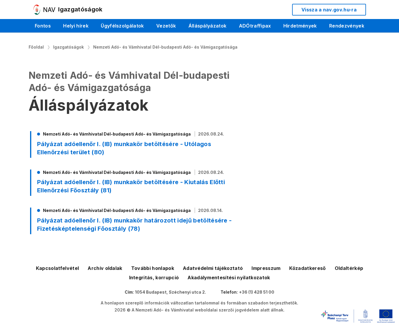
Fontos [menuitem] (43, 26)
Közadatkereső (307, 268)
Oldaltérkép (349, 268)
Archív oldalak (105, 268)
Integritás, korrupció (154, 277)
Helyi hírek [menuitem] (76, 26)
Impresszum (265, 268)
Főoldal (36, 46)
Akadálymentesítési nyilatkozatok (229, 277)
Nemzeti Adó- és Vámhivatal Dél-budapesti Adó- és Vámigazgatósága (165, 46)
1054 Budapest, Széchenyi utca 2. (170, 292)
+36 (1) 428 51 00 (256, 292)
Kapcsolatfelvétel (57, 268)
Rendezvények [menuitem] (346, 26)
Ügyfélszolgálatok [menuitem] (122, 26)
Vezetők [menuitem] (166, 26)
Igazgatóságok (68, 46)
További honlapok (152, 268)
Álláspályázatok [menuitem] (207, 26)
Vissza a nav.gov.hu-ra (329, 10)
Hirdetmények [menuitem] (300, 26)
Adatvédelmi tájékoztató (213, 268)
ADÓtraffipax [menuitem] (255, 26)
